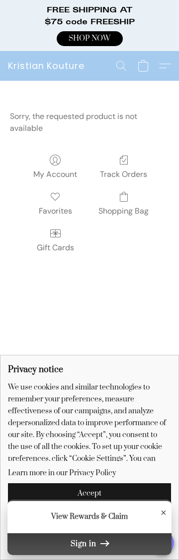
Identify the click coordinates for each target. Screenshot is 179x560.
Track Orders (123, 174)
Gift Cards (55, 247)
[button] (90, 38)
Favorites (55, 211)
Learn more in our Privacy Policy (62, 473)
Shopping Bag (123, 211)
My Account (55, 174)
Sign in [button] (84, 544)
